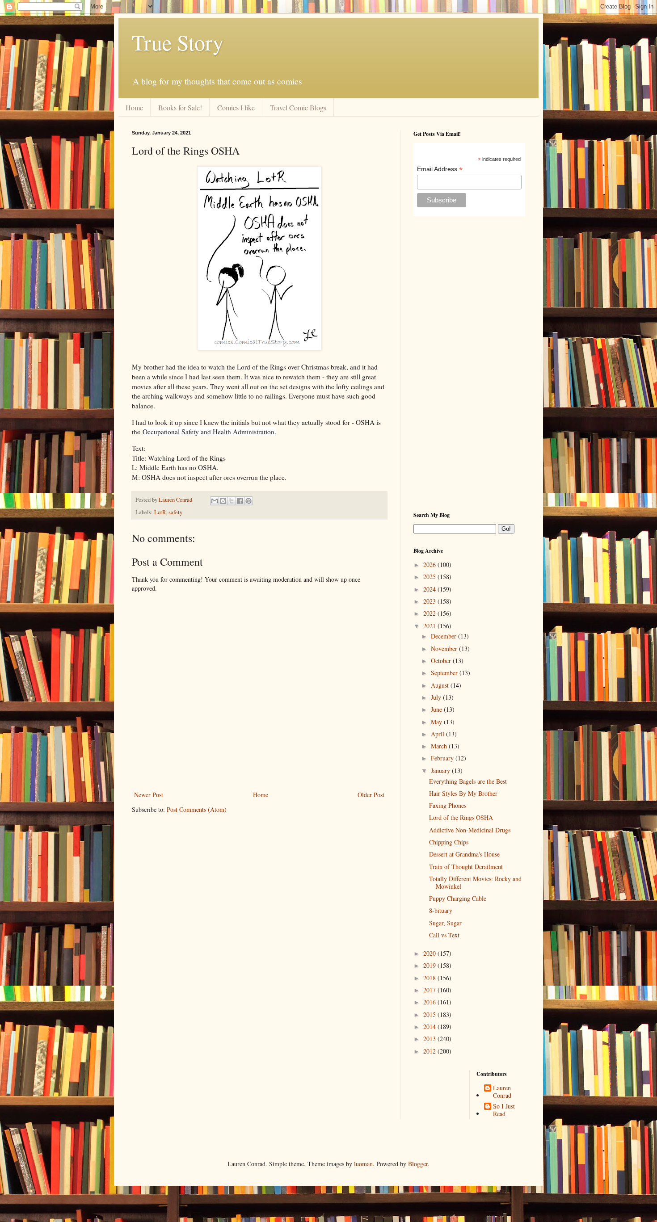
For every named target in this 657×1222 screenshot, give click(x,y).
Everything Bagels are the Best (468, 781)
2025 (430, 576)
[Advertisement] (469, 364)
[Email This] (214, 500)
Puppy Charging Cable (457, 898)
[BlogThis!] (223, 500)
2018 (430, 978)
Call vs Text (444, 935)
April (438, 734)
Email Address (440, 169)
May (437, 722)
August (441, 685)
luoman (363, 1163)
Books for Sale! (180, 107)
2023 (430, 601)
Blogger (418, 1163)
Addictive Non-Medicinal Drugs (469, 830)
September (445, 672)
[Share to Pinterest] (248, 500)
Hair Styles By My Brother (463, 793)
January (441, 770)
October (442, 660)
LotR (160, 512)
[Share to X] (231, 500)
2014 (430, 1026)
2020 (430, 953)
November (445, 648)
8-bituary (440, 910)
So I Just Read (504, 1110)
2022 (430, 613)
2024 (430, 589)
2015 (430, 1014)
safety (175, 512)
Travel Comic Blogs (298, 107)
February (443, 758)
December (444, 636)
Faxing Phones (447, 805)
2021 (430, 625)
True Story (177, 42)
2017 (430, 990)
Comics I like (236, 107)
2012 (430, 1051)
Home (134, 107)
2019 (430, 965)
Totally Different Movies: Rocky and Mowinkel (475, 882)
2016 (430, 1002)
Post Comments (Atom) (197, 809)
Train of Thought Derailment (466, 866)
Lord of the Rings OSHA (461, 817)
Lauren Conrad (502, 1092)
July (437, 697)
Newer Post (148, 794)
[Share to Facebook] (240, 500)
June (437, 709)
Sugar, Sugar (445, 923)
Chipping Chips (448, 842)
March (440, 746)
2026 (430, 564)
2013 (430, 1038)
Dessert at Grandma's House (464, 854)
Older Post (371, 794)
